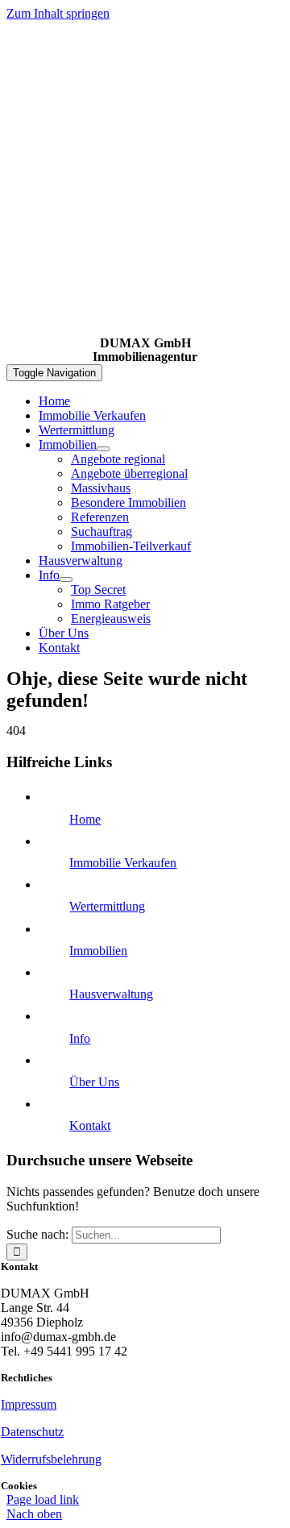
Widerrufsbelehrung (51, 1459)
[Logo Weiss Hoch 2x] (145, 329)
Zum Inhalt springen (58, 13)
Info (79, 1038)
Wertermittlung (107, 906)
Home (85, 819)
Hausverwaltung (111, 994)
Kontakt (89, 1125)
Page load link (42, 1499)
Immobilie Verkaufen (122, 863)
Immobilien (98, 950)
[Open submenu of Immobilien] (103, 448)
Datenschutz (32, 1432)
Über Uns (94, 1082)
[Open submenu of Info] (66, 579)
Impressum (28, 1404)
